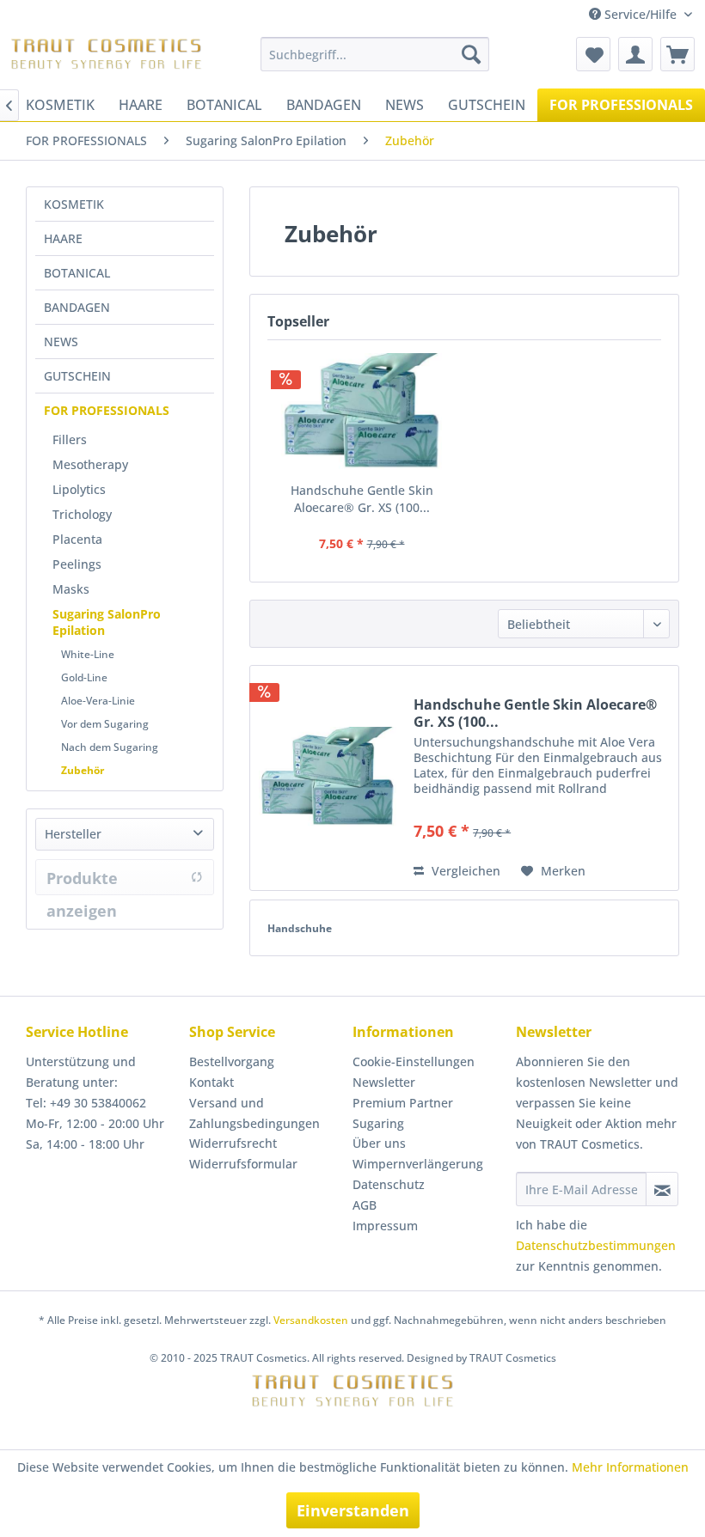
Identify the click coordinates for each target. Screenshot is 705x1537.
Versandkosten (310, 1320)
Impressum (385, 1225)
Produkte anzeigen (82, 881)
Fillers (69, 439)
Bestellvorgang (231, 1061)
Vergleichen (464, 871)
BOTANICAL (77, 273)
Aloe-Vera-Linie (98, 700)
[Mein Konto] (635, 54)
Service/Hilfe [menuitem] (640, 14)
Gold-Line (84, 677)
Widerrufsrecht (233, 1143)
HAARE (63, 238)
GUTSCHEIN (77, 376)
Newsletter (383, 1082)
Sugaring (378, 1123)
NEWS (61, 341)
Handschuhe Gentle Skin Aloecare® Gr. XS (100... (362, 498)
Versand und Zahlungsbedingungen (254, 1113)
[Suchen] (471, 54)
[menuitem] (375, 54)
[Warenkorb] (677, 54)
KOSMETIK (74, 204)
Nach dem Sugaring (109, 747)
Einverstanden (353, 1510)
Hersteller (73, 834)
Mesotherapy (90, 464)
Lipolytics (79, 489)
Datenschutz (388, 1184)
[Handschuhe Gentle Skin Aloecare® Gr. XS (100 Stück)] (361, 413)
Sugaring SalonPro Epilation (106, 622)
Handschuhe (299, 928)
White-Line (87, 654)
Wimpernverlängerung (417, 1164)
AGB (364, 1205)
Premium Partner (402, 1103)
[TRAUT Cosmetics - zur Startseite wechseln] (106, 58)
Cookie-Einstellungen (413, 1061)
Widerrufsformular (243, 1164)
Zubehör (82, 770)
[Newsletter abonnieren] (662, 1189)
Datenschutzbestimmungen (596, 1245)
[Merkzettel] (593, 54)
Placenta (77, 539)
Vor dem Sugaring (105, 724)
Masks (70, 589)
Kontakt (211, 1082)
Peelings (76, 564)
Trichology (82, 514)
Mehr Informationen (630, 1467)
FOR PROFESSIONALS (106, 410)
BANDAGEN (77, 307)
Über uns (379, 1143)
